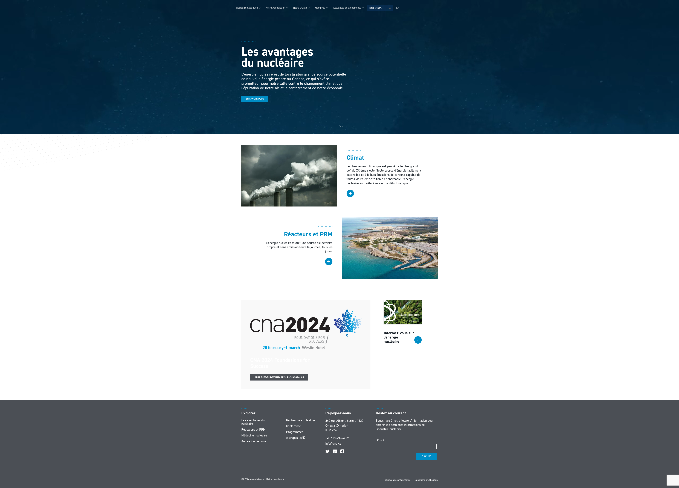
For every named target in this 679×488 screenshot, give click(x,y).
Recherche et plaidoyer (301, 420)
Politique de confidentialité (397, 480)
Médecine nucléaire (254, 435)
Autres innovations (253, 441)
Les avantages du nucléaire (253, 422)
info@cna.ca (333, 443)
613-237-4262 (340, 438)
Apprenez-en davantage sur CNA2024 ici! (279, 377)
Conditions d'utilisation (426, 480)
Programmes (294, 432)
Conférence (293, 426)
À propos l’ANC (296, 437)
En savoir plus (255, 98)
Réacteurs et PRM (253, 429)
